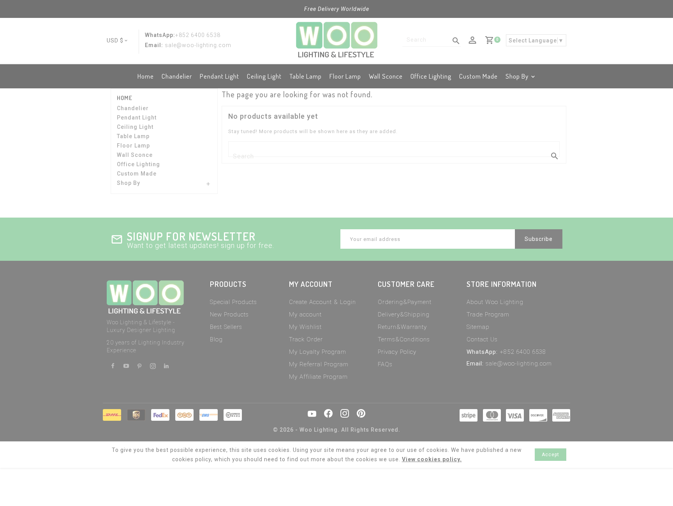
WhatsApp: (160, 35)
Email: (154, 45)
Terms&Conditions (404, 339)
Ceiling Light (264, 76)
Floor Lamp (345, 76)
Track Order (306, 339)
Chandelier (177, 76)
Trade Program (488, 314)
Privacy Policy (397, 351)
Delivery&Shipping (404, 314)
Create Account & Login (322, 302)
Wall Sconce (386, 76)
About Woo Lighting (495, 302)
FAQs (385, 364)
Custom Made (478, 76)
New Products (229, 314)
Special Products (233, 302)
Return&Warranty (402, 326)
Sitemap (478, 326)
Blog (216, 339)
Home (145, 76)
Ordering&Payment (405, 302)
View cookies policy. (432, 459)
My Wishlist (305, 326)
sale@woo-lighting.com (519, 363)
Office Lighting (430, 76)
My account (305, 314)
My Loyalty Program (317, 351)
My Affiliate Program (318, 376)
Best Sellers (226, 326)
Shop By (517, 76)
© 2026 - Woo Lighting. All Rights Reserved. (336, 430)
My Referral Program (319, 364)
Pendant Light (219, 76)
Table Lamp (305, 76)
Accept (550, 454)
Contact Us (482, 339)
